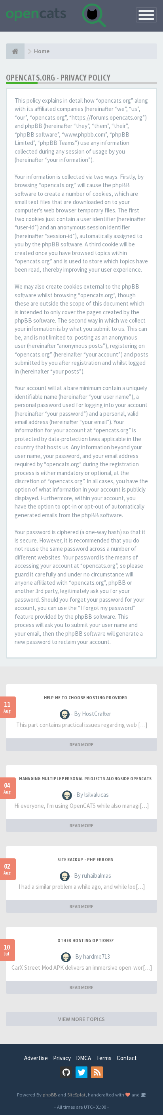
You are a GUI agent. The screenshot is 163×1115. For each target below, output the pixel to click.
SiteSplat (76, 1094)
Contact (127, 1058)
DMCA (83, 1058)
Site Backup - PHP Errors (85, 859)
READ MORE (81, 744)
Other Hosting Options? (85, 940)
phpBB (50, 1094)
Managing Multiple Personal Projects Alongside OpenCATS (85, 778)
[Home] (15, 51)
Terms (104, 1058)
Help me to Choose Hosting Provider (85, 697)
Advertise (36, 1058)
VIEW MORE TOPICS (81, 1019)
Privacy (62, 1058)
